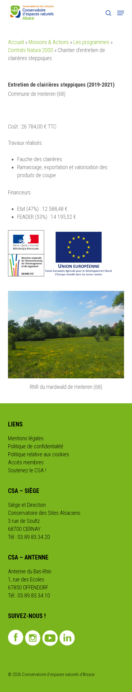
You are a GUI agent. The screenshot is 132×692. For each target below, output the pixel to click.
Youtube (50, 638)
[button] (120, 13)
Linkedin (67, 638)
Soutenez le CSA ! (27, 470)
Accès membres (26, 462)
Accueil (16, 42)
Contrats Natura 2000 (30, 50)
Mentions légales (26, 438)
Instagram (33, 638)
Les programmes (91, 42)
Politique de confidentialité (35, 446)
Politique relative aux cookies (38, 454)
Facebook (16, 637)
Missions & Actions (49, 42)
